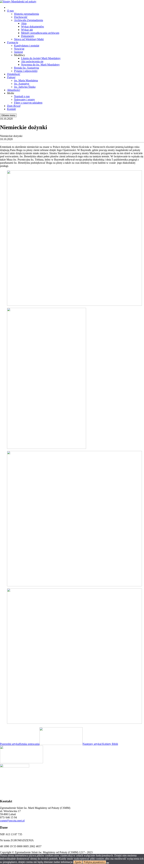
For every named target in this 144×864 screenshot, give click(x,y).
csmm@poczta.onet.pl (12, 820)
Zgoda (78, 862)
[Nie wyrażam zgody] (107, 862)
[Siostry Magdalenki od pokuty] (18, 1)
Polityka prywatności (94, 862)
